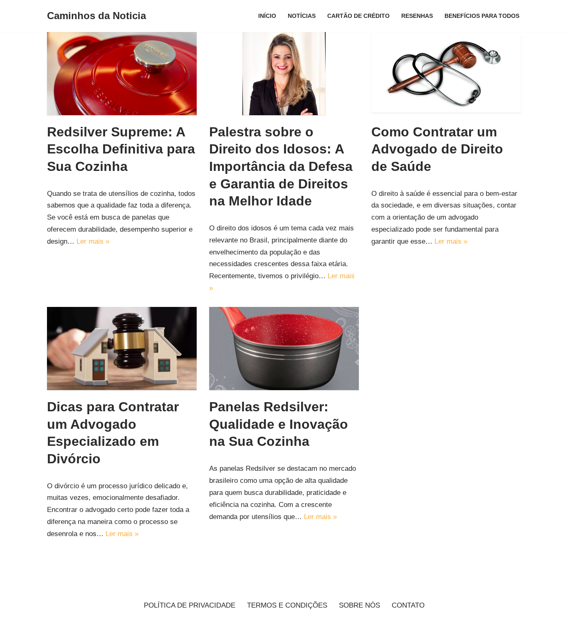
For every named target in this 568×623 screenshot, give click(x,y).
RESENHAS (417, 16)
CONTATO (408, 605)
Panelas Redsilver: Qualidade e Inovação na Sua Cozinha (278, 424)
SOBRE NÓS (359, 605)
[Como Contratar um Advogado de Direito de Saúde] (446, 73)
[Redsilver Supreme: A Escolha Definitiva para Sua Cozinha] (122, 73)
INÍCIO (267, 16)
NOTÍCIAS (302, 16)
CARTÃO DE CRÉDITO (358, 16)
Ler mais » (93, 241)
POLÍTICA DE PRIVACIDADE (189, 605)
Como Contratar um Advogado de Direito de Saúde (437, 149)
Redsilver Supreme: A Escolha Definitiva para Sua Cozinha (121, 149)
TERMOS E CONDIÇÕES (287, 605)
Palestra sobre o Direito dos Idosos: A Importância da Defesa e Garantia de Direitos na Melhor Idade (281, 166)
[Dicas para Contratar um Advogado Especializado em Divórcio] (122, 348)
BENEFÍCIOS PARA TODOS (482, 16)
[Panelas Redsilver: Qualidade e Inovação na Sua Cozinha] (284, 348)
